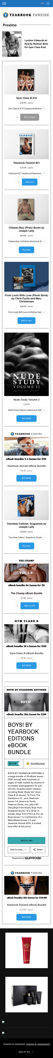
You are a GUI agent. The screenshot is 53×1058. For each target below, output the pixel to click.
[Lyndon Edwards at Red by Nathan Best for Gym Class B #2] (12, 44)
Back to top (24, 1052)
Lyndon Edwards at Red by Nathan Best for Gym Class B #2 (36, 43)
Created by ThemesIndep (38, 1044)
